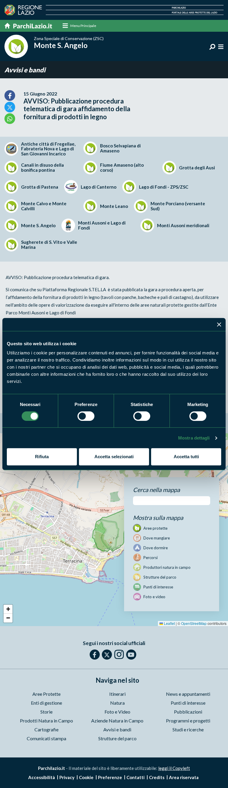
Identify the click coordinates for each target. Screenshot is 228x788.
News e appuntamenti (188, 694)
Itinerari (117, 694)
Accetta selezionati (114, 456)
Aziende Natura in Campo (117, 720)
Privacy (67, 777)
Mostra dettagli (194, 437)
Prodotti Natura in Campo (46, 720)
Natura (117, 703)
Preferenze (110, 777)
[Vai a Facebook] (95, 654)
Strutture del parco (117, 738)
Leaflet (169, 623)
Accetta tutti (186, 456)
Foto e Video (117, 711)
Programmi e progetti (188, 720)
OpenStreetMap (194, 623)
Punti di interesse (188, 703)
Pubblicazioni (188, 711)
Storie (46, 711)
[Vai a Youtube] (131, 654)
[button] (8, 609)
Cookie (86, 777)
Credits (156, 777)
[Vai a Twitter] (107, 654)
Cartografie (46, 729)
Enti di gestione (46, 703)
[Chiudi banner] (219, 324)
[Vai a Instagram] (119, 654)
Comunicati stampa (46, 738)
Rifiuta (42, 456)
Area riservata (184, 777)
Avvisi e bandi (24, 70)
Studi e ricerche (188, 729)
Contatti (135, 777)
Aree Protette (46, 694)
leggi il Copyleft (174, 768)
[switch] (85, 416)
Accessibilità (41, 777)
